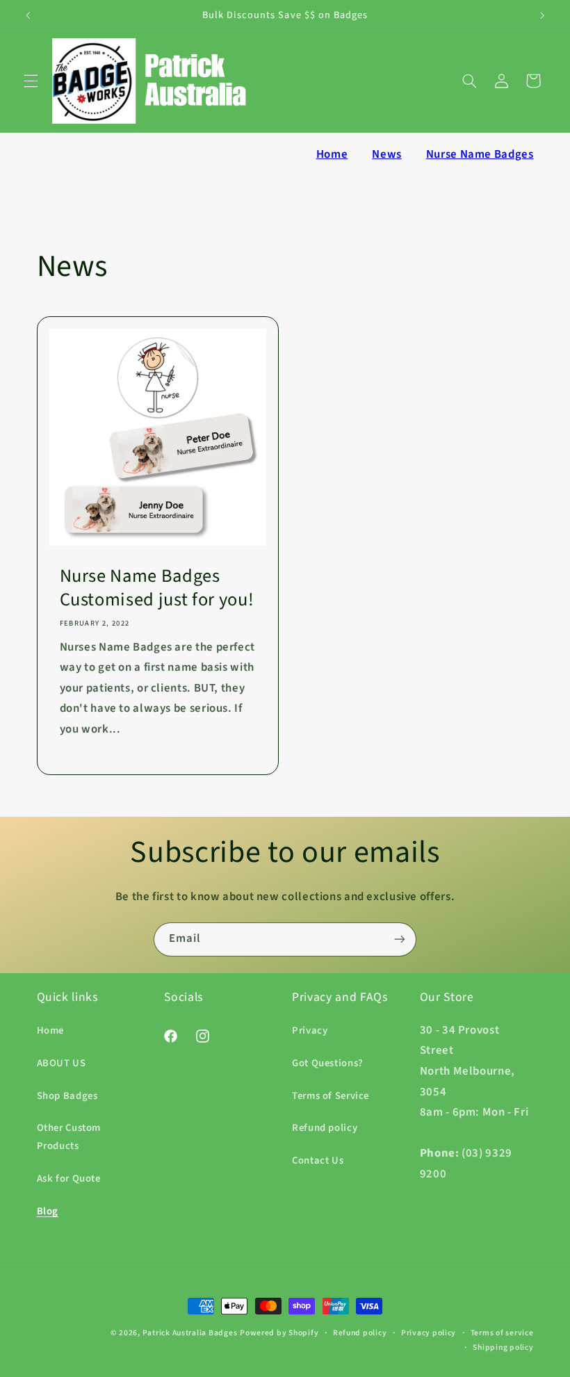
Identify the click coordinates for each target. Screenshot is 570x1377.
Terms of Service (330, 1096)
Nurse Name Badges (480, 154)
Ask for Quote (69, 1178)
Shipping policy (503, 1347)
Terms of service (502, 1333)
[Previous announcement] (28, 15)
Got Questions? (328, 1063)
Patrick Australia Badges (190, 1333)
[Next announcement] (542, 15)
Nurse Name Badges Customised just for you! (156, 588)
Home (332, 154)
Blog (48, 1211)
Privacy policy (428, 1333)
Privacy (309, 1030)
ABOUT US (61, 1063)
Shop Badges (67, 1096)
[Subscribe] (400, 939)
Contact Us (317, 1160)
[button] (31, 81)
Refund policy (324, 1128)
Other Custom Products (69, 1137)
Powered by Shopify (279, 1333)
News (387, 154)
